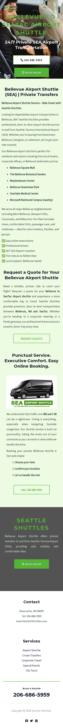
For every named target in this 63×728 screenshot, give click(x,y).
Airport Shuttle (32, 650)
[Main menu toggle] (55, 8)
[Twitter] (31, 720)
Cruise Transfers (31, 655)
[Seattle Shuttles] (11, 8)
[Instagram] (36, 720)
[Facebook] (26, 720)
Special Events (31, 665)
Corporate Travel (31, 660)
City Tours (31, 670)
